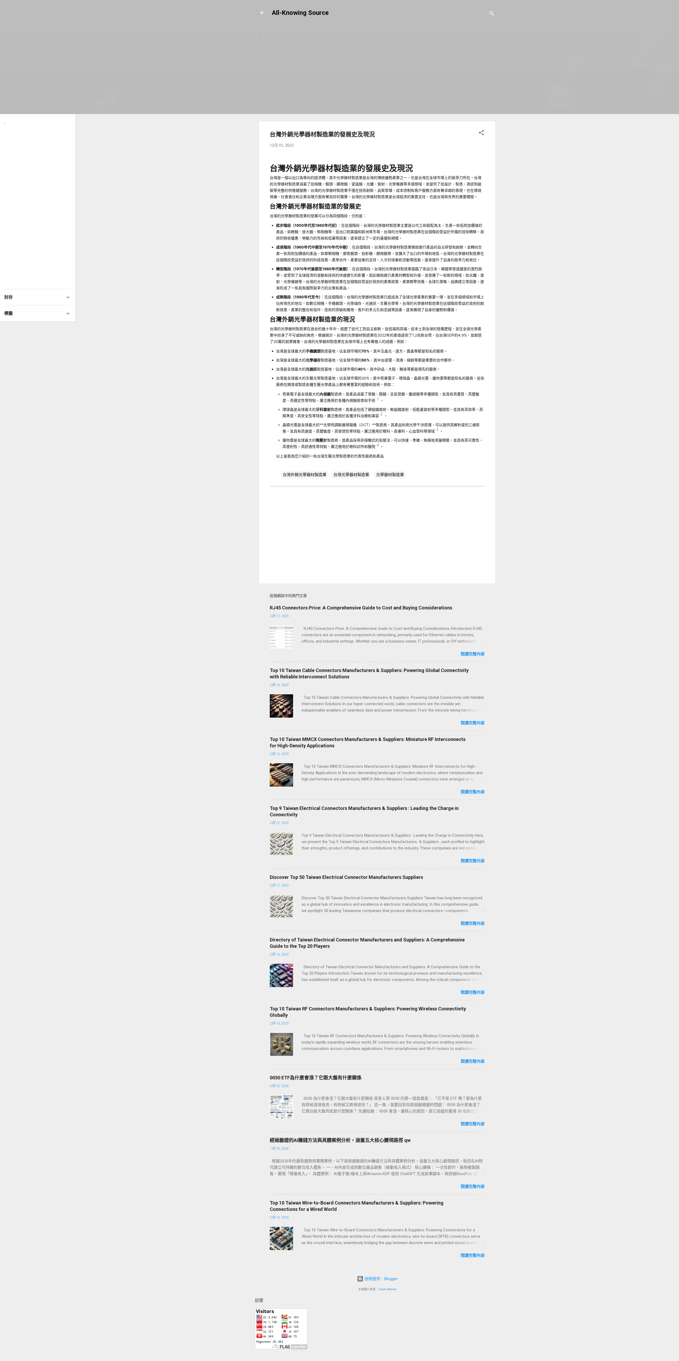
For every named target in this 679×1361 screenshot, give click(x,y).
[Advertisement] (377, 80)
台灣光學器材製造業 (351, 474)
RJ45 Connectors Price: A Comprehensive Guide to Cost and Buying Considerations (361, 607)
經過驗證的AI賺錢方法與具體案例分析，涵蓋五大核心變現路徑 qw (340, 1140)
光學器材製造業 (390, 474)
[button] (481, 133)
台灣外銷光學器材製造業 (305, 474)
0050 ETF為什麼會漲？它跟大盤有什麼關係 (316, 1077)
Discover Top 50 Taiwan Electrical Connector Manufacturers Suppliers (346, 877)
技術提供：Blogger (380, 1278)
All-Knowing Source (300, 12)
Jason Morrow (387, 1289)
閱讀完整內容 (473, 654)
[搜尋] (492, 14)
